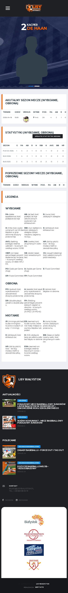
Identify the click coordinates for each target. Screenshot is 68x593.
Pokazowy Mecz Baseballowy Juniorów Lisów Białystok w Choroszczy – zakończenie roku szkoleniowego (41, 406)
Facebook (8, 500)
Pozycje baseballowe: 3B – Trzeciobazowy (32, 467)
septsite (39, 587)
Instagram (23, 500)
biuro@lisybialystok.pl (21, 489)
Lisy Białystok (42, 584)
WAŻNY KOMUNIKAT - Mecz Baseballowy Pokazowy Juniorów (40, 422)
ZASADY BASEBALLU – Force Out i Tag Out (40, 450)
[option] (34, 59)
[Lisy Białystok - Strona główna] (34, 7)
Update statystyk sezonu (47, 136)
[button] (8, 8)
